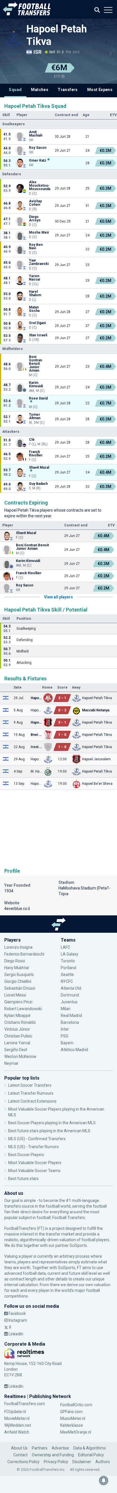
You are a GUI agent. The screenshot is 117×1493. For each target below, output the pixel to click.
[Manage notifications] (103, 1480)
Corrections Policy (23, 1461)
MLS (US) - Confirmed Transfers (37, 1138)
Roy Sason (37, 147)
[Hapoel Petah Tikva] (13, 39)
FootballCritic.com (76, 1405)
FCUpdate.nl (15, 1411)
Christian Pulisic (18, 1036)
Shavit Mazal (39, 467)
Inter (65, 1029)
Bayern (67, 1043)
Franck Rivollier (36, 453)
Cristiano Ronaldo (20, 1022)
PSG (64, 1036)
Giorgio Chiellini (17, 981)
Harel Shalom (35, 293)
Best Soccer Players (26, 1154)
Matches (39, 89)
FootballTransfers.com (24, 1403)
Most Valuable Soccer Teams (34, 1170)
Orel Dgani (37, 323)
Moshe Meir (39, 232)
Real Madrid (71, 1015)
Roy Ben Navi (36, 246)
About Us (19, 1448)
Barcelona (70, 1022)
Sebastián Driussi (20, 988)
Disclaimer (81, 1461)
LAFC (65, 947)
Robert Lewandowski (23, 1008)
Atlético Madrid (74, 1049)
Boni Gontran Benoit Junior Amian (35, 363)
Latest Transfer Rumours (30, 1093)
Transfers (68, 89)
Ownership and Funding (53, 1455)
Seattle (67, 974)
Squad (15, 89)
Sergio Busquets (19, 974)
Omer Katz (37, 160)
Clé (32, 439)
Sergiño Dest (15, 1049)
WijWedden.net (17, 1425)
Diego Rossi (14, 961)
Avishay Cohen (35, 202)
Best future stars (23, 1178)
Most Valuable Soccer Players (34, 1162)
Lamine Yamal (17, 1043)
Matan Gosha (34, 309)
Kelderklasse (71, 1425)
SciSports (78, 1245)
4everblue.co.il (17, 908)
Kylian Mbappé (17, 1015)
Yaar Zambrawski (39, 262)
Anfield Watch (16, 1432)
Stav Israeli (38, 335)
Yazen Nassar (34, 277)
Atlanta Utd (71, 988)
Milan (65, 1008)
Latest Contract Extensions (32, 1101)
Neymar (11, 1063)
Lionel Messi (15, 995)
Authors (102, 1461)
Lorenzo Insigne (18, 947)
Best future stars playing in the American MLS (49, 1130)
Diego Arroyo (35, 218)
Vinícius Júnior (17, 1029)
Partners (39, 1448)
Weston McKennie (20, 1056)
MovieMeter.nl (17, 1418)
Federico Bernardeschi (24, 954)
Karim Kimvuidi (36, 384)
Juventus (69, 1002)
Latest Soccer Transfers (29, 1085)
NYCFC (67, 981)
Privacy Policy (56, 1461)
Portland (68, 967)
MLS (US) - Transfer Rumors (33, 1146)
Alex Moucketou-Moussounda (39, 185)
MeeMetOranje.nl (75, 1432)
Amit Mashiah (35, 133)
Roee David (38, 398)
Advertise (60, 1448)
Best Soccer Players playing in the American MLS (52, 1123)
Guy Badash (38, 483)
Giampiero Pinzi (18, 1002)
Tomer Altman (34, 416)
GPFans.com (71, 1411)
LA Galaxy (69, 954)
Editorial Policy (91, 1455)
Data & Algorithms (89, 1448)
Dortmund (70, 995)
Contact (20, 1455)
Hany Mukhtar (16, 967)
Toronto (68, 961)
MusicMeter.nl (72, 1418)
